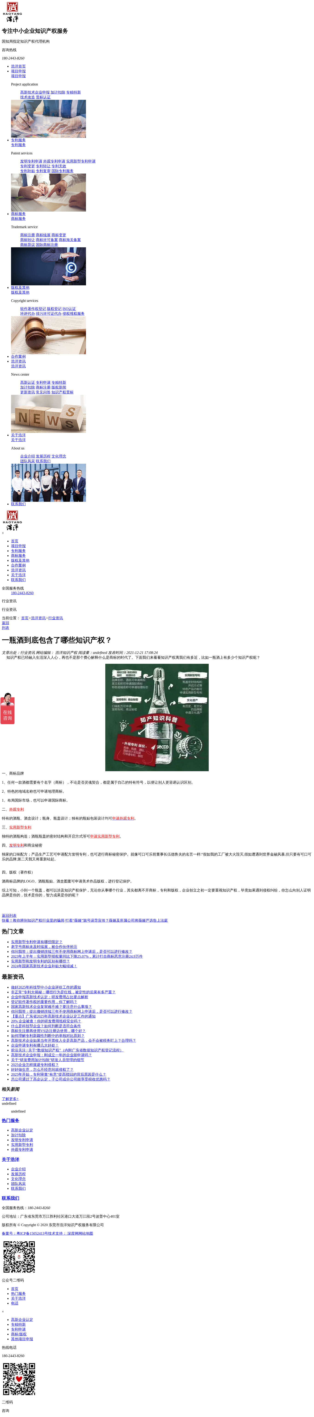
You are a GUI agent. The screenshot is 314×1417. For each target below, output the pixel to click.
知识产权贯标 (62, 392)
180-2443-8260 (22, 593)
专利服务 (18, 140)
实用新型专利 (22, 1145)
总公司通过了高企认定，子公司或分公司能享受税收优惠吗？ (60, 1079)
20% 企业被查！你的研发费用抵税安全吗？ (46, 1021)
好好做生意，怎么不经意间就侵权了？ (42, 1070)
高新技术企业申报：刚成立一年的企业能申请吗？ (51, 1055)
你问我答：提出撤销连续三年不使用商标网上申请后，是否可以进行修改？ (71, 952)
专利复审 (43, 171)
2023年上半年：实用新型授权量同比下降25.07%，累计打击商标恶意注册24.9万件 (77, 956)
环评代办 (27, 314)
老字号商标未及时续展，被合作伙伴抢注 (44, 947)
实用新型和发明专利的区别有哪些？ (40, 961)
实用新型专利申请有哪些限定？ (37, 942)
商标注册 (27, 235)
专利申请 (43, 382)
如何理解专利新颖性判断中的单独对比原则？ (48, 1036)
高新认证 (27, 382)
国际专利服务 (62, 171)
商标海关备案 (70, 240)
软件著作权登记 (33, 309)
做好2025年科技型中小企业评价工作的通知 (46, 987)
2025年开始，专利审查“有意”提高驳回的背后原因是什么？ (58, 1074)
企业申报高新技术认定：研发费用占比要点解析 (49, 997)
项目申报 (18, 71)
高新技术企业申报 (35, 92)
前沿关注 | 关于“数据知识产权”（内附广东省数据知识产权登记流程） (67, 1050)
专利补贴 (27, 171)
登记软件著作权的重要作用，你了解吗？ (44, 1002)
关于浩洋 (18, 435)
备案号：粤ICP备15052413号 (25, 1233)
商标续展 (43, 235)
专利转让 (43, 166)
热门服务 (10, 1120)
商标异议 (27, 245)
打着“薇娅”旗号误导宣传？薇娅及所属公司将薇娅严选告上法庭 (116, 920)
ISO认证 (69, 309)
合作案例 (18, 356)
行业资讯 (55, 618)
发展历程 (43, 456)
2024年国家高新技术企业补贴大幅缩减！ (44, 966)
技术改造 (27, 97)
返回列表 (9, 916)
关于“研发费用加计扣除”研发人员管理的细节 (47, 1060)
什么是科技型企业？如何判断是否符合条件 (46, 1026)
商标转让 (27, 240)
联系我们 (43, 461)
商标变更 (58, 235)
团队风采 (27, 461)
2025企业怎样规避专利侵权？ (35, 1065)
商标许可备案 (47, 240)
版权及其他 (20, 287)
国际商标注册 (47, 245)
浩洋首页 (18, 66)
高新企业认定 (22, 1130)
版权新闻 (58, 387)
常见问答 (43, 392)
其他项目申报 (22, 1339)
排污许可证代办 (49, 314)
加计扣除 (58, 92)
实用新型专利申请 (81, 161)
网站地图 (85, 1233)
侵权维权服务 (74, 314)
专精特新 (73, 92)
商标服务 (18, 214)
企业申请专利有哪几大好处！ (35, 1045)
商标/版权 (19, 1334)
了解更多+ (10, 1099)
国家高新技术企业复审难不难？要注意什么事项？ (51, 1007)
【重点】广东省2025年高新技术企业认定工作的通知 (53, 1016)
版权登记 (54, 309)
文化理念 (58, 456)
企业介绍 (27, 456)
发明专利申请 (31, 161)
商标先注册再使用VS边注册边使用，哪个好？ (48, 1031)
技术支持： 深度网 (63, 1233)
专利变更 (27, 166)
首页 (14, 541)
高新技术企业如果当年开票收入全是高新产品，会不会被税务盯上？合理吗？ (73, 1040)
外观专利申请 (54, 161)
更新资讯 (27, 392)
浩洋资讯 (18, 361)
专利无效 (58, 166)
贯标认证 (43, 97)
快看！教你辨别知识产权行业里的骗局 (33, 920)
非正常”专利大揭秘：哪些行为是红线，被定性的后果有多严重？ (63, 992)
